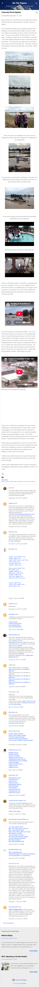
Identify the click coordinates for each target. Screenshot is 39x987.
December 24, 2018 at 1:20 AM (18, 744)
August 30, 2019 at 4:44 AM (17, 795)
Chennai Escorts (14, 779)
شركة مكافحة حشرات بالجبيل (17, 556)
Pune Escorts (13, 781)
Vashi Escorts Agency (15, 647)
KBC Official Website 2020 (16, 841)
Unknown (11, 503)
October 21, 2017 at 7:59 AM (17, 660)
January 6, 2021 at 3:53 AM (17, 858)
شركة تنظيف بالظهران (15, 574)
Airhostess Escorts (14, 792)
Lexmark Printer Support (16, 800)
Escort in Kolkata (14, 762)
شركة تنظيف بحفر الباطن (16, 573)
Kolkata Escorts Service (16, 757)
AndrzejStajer (23, 983)
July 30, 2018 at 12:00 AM (16, 726)
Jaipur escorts (13, 765)
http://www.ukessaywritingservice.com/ (23, 514)
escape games (13, 622)
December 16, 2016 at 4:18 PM (18, 609)
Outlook (24, 803)
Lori (10, 488)
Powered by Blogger (21, 980)
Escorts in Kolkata (14, 756)
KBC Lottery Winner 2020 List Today (19, 832)
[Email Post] (2, 478)
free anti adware (16, 704)
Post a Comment (8, 923)
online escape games (15, 623)
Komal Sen (12, 775)
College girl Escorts (14, 791)
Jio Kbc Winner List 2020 (16, 835)
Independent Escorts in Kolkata (18, 761)
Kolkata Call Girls (14, 754)
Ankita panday (13, 635)
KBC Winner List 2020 (15, 833)
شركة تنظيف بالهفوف (15, 571)
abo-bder (11, 549)
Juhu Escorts (19, 637)
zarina (10, 665)
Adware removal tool (29, 703)
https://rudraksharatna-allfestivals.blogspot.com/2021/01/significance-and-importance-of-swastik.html (22, 853)
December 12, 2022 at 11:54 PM (18, 919)
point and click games (15, 627)
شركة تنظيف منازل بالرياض (17, 584)
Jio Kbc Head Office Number (17, 838)
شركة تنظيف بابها (14, 569)
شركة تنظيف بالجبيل (15, 558)
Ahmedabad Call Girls (15, 784)
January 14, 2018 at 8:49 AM (17, 686)
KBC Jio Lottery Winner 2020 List (18, 828)
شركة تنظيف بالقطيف (15, 565)
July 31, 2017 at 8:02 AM (16, 629)
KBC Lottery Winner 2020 (16, 830)
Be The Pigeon (19, 3)
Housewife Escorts (14, 789)
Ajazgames (12, 614)
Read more (34, 951)
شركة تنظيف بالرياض (15, 582)
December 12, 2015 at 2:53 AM (18, 544)
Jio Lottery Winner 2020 (16, 827)
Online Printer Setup (14, 811)
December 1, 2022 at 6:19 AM (17, 901)
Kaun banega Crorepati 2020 (17, 819)
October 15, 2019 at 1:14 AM (17, 814)
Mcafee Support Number (16, 734)
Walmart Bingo (7, 935)
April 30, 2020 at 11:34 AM (16, 844)
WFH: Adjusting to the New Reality (14, 956)
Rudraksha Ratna (14, 849)
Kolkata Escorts (13, 750)
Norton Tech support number (17, 735)
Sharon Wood (13, 731)
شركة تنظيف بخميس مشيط (17, 568)
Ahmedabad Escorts (15, 778)
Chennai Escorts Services (16, 723)
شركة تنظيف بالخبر (14, 561)
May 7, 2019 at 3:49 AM (15, 770)
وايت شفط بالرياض (14, 586)
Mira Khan (12, 712)
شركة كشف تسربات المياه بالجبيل (18, 560)
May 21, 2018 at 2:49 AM (16, 707)
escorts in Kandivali (18, 654)
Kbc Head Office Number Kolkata (18, 836)
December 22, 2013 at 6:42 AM (18, 526)
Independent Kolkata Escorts (17, 759)
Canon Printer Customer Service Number (21, 740)
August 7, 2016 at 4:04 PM (16, 598)
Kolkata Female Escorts (16, 764)
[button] (36, 12)
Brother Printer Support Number (18, 739)
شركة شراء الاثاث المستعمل (17, 578)
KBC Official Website (15, 840)
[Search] (36, 3)
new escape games (14, 625)
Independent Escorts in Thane (17, 642)
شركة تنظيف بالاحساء (15, 563)
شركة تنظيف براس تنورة (16, 576)
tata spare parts (13, 907)
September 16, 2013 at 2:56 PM (18, 498)
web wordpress (15, 541)
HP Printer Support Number (17, 737)
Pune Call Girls (13, 787)
